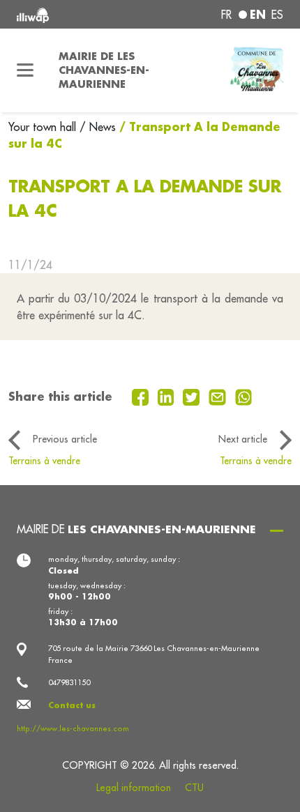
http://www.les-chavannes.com (73, 728)
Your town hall (44, 127)
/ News (98, 127)
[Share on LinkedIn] (168, 396)
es (277, 15)
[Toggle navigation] (25, 70)
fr (226, 15)
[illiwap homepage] (67, 14)
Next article (242, 439)
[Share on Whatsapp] (243, 396)
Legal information (133, 787)
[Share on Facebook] (142, 396)
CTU (194, 787)
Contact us (72, 705)
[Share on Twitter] (193, 396)
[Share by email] (219, 396)
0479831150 (69, 682)
